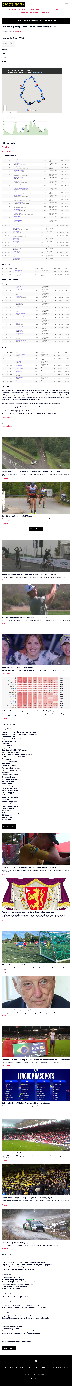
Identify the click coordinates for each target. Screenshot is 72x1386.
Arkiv (43, 1367)
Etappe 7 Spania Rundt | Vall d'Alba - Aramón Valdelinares (24, 1262)
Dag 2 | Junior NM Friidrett (11, 739)
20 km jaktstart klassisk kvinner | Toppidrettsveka (21, 1333)
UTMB (32, 10)
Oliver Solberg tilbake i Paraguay (14, 1286)
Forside (5, 1367)
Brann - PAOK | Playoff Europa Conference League (21, 1282)
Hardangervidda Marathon (12, 770)
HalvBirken (6, 743)
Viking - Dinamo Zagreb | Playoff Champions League (21, 1297)
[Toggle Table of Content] (11, 43)
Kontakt (11, 1367)
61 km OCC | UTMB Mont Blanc (13, 1289)
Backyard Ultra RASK (10, 797)
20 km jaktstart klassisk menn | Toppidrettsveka (20, 1331)
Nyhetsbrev (50, 1367)
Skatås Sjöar (6, 819)
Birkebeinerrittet (42, 10)
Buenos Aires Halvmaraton (12, 1326)
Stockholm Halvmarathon (11, 779)
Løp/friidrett (6, 673)
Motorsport (5, 1248)
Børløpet (5, 799)
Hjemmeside (6, 417)
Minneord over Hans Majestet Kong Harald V (18, 1269)
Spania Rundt (23, 10)
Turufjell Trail (7, 817)
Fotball (4, 718)
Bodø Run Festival (9, 766)
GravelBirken (7, 746)
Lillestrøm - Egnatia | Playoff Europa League (19, 1284)
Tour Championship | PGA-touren (14, 750)
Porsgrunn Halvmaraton (11, 768)
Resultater (18, 31)
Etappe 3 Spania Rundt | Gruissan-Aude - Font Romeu (22, 1316)
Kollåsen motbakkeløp (10, 813)
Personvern (28, 1367)
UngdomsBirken (8, 748)
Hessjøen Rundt (8, 781)
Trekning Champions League (13, 1280)
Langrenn (5, 478)
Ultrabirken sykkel (9, 741)
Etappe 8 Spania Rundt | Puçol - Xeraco (17, 754)
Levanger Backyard (9, 788)
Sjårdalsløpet (7, 815)
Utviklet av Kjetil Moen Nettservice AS (36, 1379)
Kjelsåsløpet (7, 784)
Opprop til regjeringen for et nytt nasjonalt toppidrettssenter (26, 1318)
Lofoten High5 (7, 786)
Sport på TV (13, 10)
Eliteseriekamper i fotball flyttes (14, 1267)
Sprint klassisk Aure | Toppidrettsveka (16, 1341)
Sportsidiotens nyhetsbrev (30, 12)
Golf (3, 623)
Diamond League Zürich (11, 1277)
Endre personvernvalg (62, 1367)
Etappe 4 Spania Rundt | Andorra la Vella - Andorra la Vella (24, 1307)
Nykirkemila (6, 810)
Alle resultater (46, 12)
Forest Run (6, 763)
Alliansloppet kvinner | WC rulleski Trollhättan (19, 734)
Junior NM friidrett (56, 10)
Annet (4, 921)
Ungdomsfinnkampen (10, 761)
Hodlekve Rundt (8, 804)
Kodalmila (6, 772)
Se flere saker (7, 1348)
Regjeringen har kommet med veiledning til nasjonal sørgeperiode (27, 1265)
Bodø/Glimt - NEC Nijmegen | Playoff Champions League (23, 1305)
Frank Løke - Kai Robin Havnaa (13, 757)
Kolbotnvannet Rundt (10, 806)
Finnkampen (6, 759)
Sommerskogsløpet (9, 802)
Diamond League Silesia (11, 1329)
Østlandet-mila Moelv (10, 790)
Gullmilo (5, 795)
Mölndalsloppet (8, 793)
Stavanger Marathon (10, 777)
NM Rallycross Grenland (11, 752)
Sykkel (4, 580)
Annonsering (20, 1367)
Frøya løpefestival (9, 808)
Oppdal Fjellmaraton (10, 775)
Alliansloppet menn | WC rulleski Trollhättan (19, 732)
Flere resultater (7, 426)
